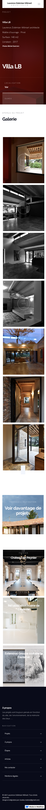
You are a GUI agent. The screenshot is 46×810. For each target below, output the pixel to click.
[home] (18, 4)
